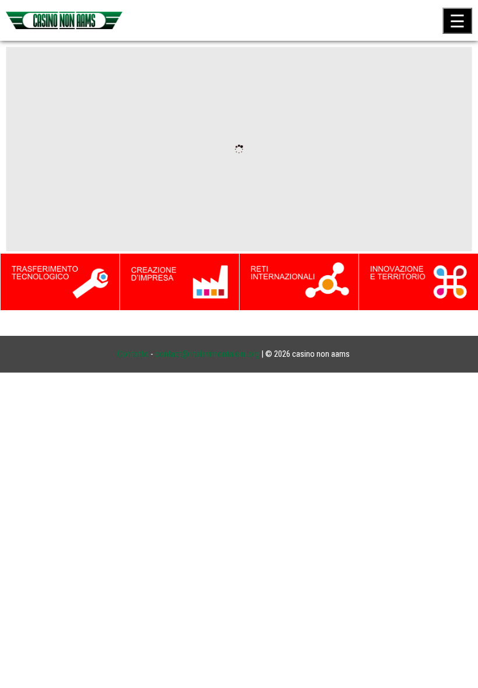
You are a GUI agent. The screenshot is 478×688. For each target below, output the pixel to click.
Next (466, 150)
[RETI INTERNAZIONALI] (299, 281)
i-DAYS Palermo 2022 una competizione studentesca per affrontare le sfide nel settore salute (176, 197)
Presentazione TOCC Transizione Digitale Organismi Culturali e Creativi (135, 197)
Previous (11, 150)
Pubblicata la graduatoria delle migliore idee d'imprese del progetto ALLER (142, 197)
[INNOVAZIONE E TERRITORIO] (418, 281)
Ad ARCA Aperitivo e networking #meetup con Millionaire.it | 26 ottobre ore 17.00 (154, 197)
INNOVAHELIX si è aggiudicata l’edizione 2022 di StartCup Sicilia (124, 197)
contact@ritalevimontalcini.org (207, 354)
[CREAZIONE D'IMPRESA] (179, 281)
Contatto (133, 354)
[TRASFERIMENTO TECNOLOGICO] (60, 281)
